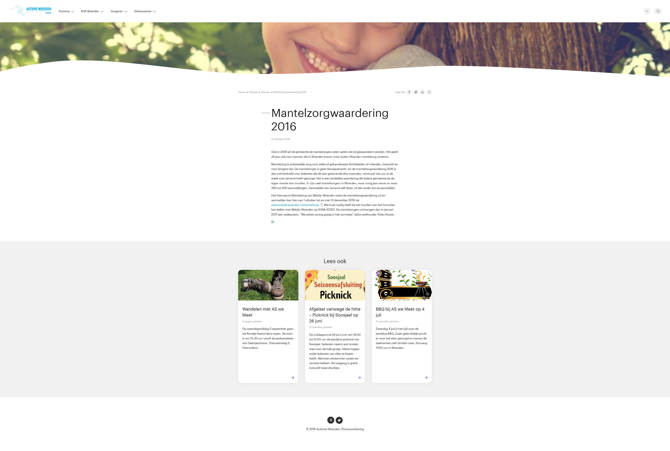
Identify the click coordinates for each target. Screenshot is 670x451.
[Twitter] (339, 420)
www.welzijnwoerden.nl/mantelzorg (295, 204)
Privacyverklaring (352, 429)
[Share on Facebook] (409, 92)
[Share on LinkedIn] (422, 92)
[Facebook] (330, 420)
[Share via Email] (429, 92)
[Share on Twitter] (416, 92)
